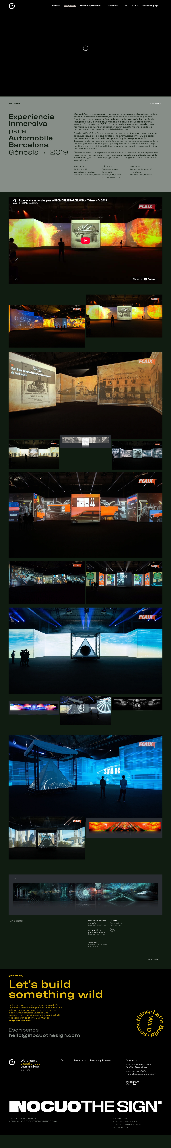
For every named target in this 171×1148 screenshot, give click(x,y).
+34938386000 (136, 1071)
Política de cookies (125, 1121)
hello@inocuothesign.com (44, 1035)
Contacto (113, 5)
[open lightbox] (47, 326)
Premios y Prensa (90, 5)
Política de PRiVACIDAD (127, 1124)
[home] (12, 5)
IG (132, 5)
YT (136, 5)
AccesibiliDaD (121, 1127)
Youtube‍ (131, 1084)
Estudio (55, 5)
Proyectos (70, 5)
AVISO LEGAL (120, 1118)
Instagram (132, 1081)
